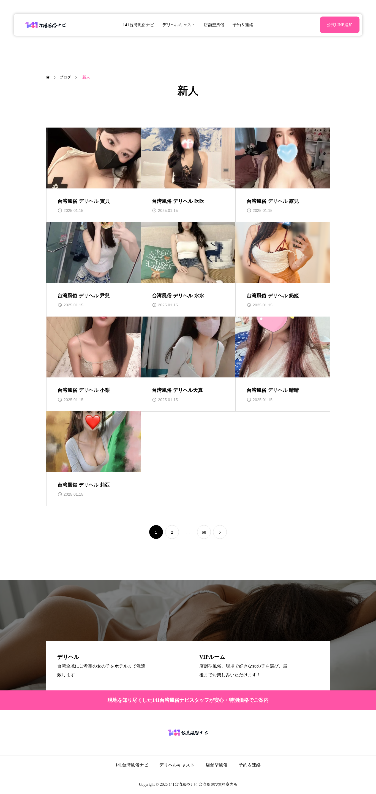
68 (204, 532)
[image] (93, 158)
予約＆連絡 (243, 25)
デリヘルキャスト (178, 25)
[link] (220, 532)
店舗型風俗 (214, 25)
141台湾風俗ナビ (138, 25)
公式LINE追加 (340, 25)
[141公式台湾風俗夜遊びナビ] (46, 25)
